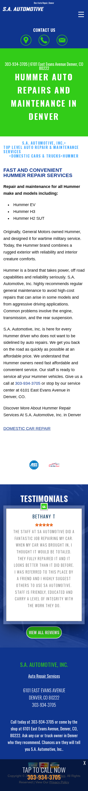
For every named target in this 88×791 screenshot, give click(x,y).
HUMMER (71, 156)
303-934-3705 (16, 64)
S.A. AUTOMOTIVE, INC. (43, 143)
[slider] (44, 525)
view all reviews (44, 632)
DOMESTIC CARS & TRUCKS (36, 156)
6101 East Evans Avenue (48, 64)
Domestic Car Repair (27, 428)
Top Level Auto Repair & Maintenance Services (41, 149)
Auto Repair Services (44, 676)
